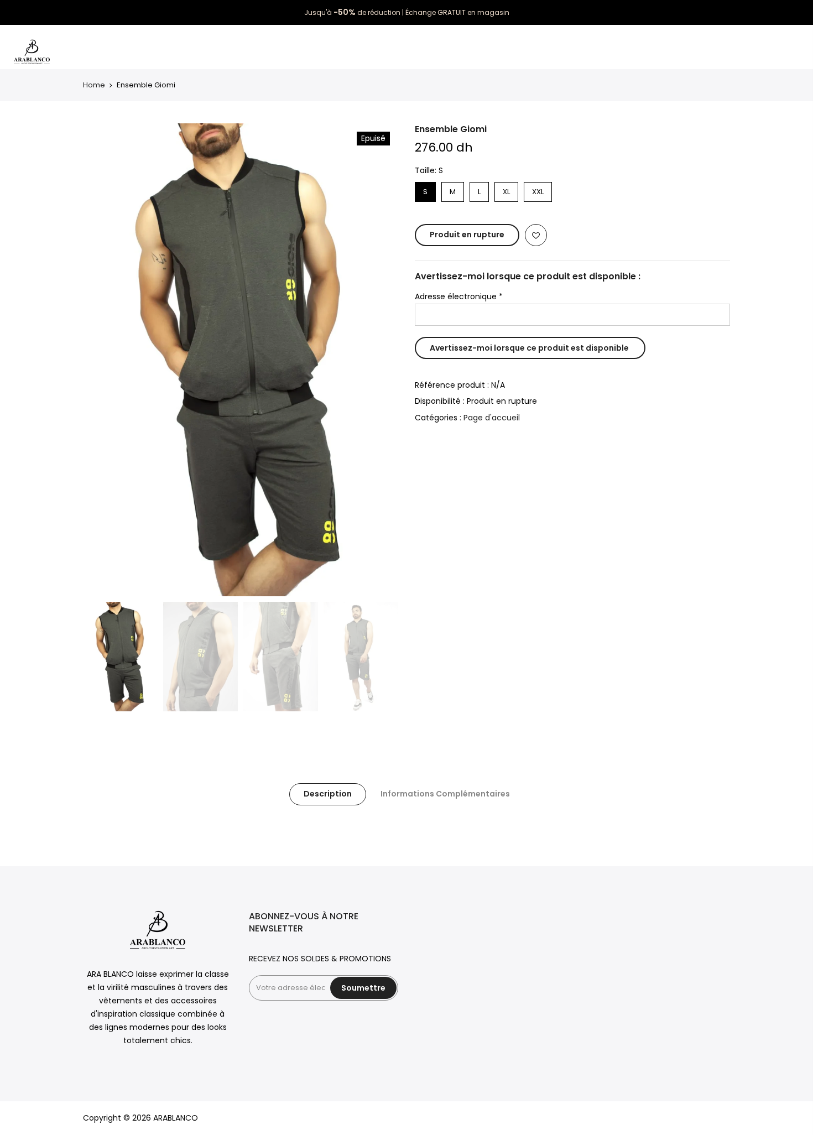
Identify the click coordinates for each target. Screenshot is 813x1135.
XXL (538, 189)
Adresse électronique (459, 296)
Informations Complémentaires (445, 793)
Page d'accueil (491, 417)
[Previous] (102, 359)
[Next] (379, 359)
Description (328, 793)
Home (94, 85)
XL (506, 189)
